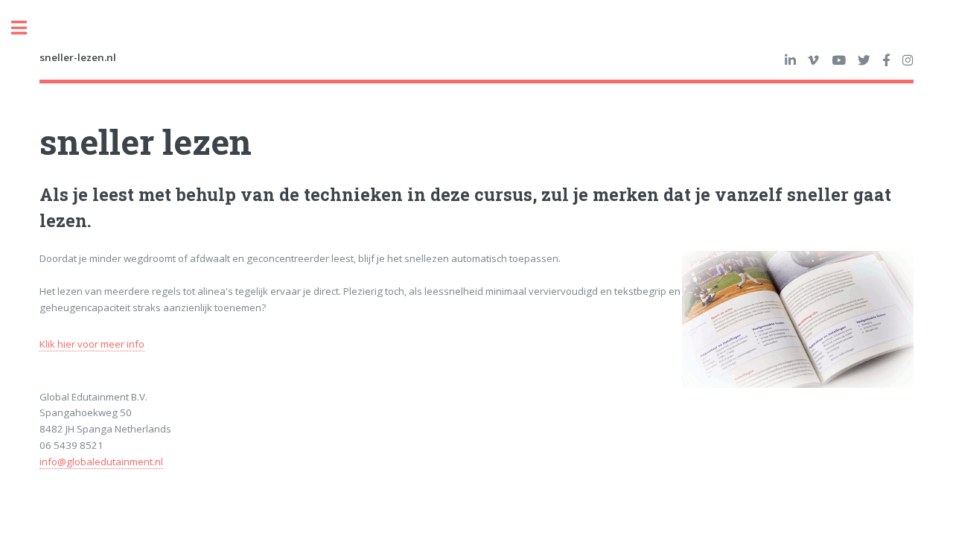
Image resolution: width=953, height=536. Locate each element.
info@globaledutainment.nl (101, 461)
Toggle (27, 28)
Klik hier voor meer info (91, 344)
